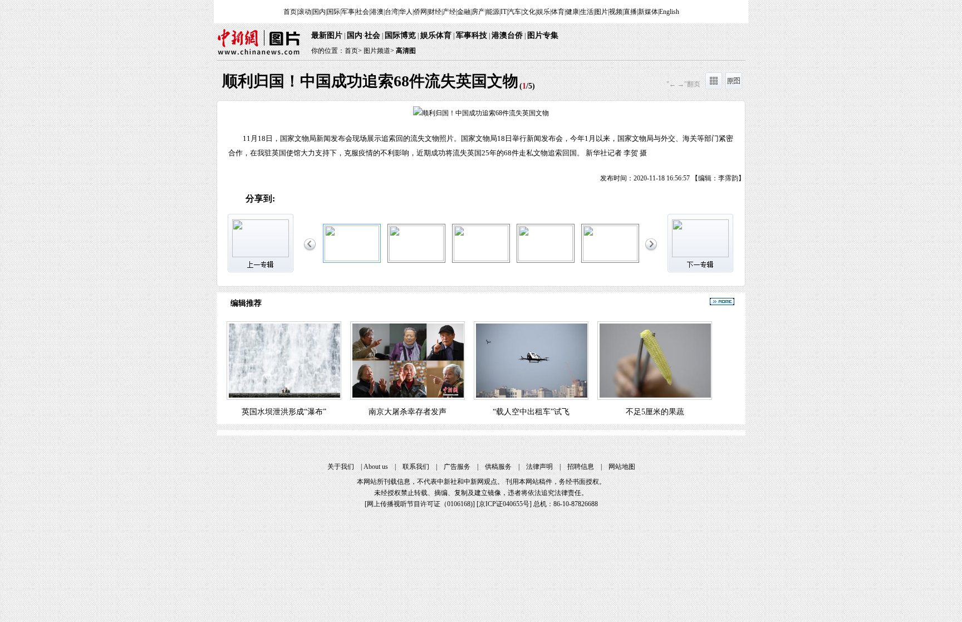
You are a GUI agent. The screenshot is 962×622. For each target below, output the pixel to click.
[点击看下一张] (613, 142)
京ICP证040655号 (504, 504)
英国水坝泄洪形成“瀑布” (284, 412)
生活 (586, 12)
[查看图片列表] (713, 87)
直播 (630, 12)
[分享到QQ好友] (333, 199)
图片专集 (542, 35)
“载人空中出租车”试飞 (531, 412)
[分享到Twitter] (404, 199)
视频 (615, 12)
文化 (529, 12)
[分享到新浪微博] (287, 199)
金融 (463, 12)
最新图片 (326, 35)
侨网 (420, 12)
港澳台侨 (507, 35)
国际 (333, 12)
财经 (434, 12)
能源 (492, 12)
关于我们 (340, 467)
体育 (558, 12)
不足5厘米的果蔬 (655, 412)
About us (376, 467)
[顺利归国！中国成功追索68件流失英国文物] (351, 259)
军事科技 (471, 35)
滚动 (304, 12)
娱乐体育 (435, 35)
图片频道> (379, 51)
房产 (478, 12)
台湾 (391, 12)
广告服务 (457, 467)
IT (503, 12)
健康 (572, 12)
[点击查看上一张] (349, 142)
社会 (362, 12)
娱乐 (543, 12)
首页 (290, 12)
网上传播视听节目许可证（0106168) (420, 504)
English (669, 12)
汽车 (514, 12)
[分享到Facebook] (380, 199)
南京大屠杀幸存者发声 (407, 412)
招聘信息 (580, 467)
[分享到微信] (310, 199)
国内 (319, 12)
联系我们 (416, 467)
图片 (601, 12)
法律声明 (539, 467)
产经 (449, 12)
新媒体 (648, 12)
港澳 (377, 12)
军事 (348, 12)
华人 (406, 12)
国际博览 (400, 35)
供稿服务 (498, 467)
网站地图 (621, 467)
